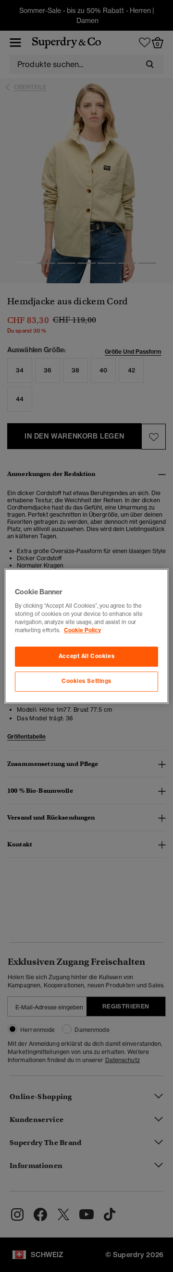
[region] (86, 636)
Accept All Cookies (86, 656)
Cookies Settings (86, 681)
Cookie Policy (82, 630)
